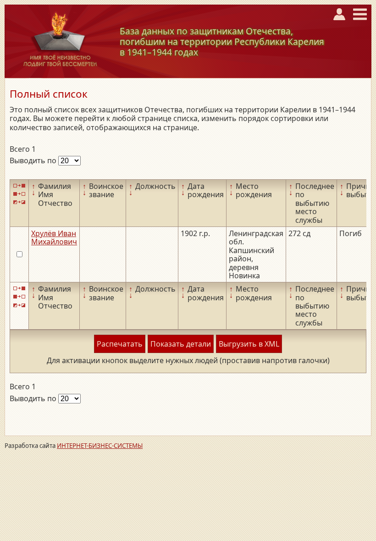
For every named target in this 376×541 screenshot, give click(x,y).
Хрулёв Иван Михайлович (54, 237)
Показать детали (180, 344)
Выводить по (34, 160)
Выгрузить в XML (249, 344)
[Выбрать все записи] (19, 185)
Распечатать (120, 344)
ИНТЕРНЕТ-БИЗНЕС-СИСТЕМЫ (100, 446)
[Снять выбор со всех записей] (19, 193)
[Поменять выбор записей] (19, 202)
